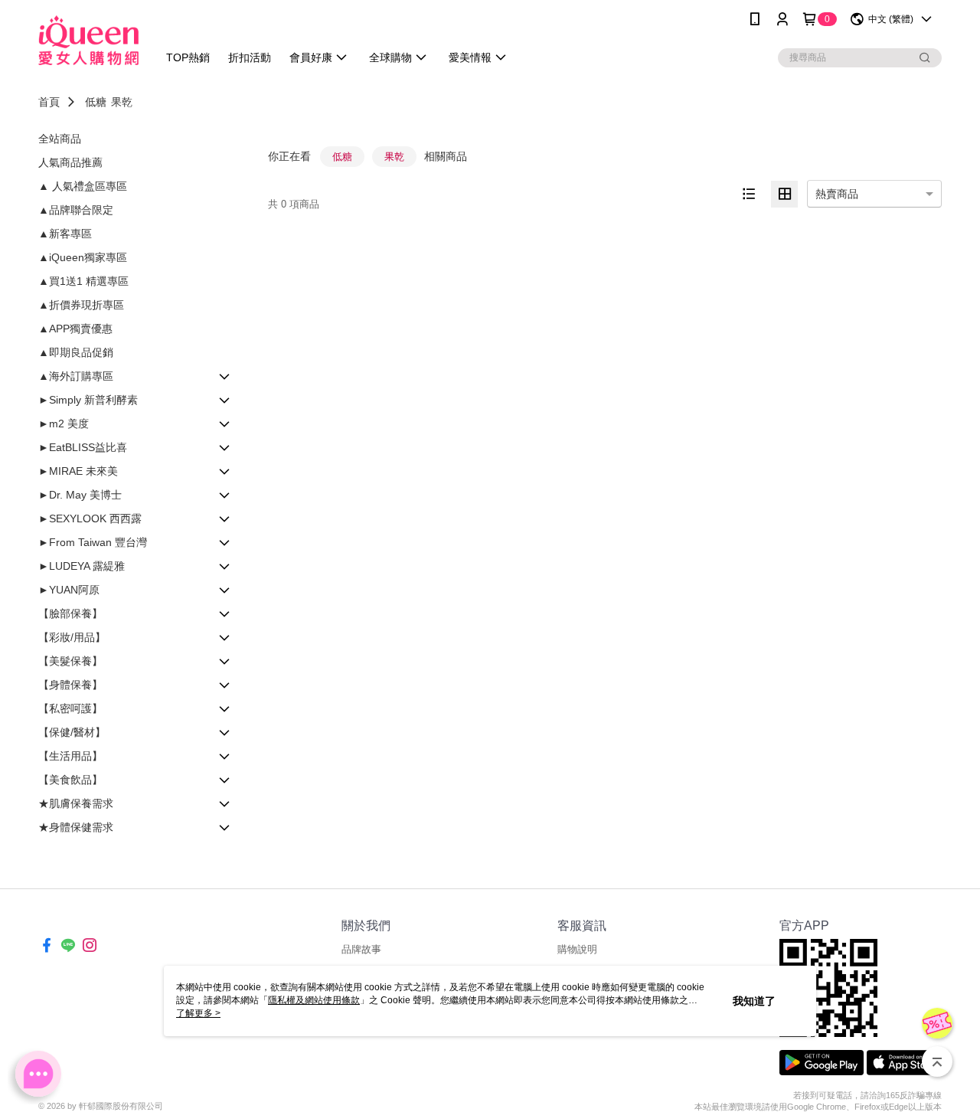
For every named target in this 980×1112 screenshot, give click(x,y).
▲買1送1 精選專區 (83, 281)
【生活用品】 (70, 756)
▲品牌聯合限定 (75, 210)
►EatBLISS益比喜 (82, 447)
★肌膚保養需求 (75, 803)
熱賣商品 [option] (836, 194)
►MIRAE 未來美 (78, 471)
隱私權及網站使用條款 (314, 1000)
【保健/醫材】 (72, 732)
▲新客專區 (65, 233)
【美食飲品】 (70, 779)
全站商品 (59, 138)
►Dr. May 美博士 (80, 495)
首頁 (49, 102)
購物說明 (577, 949)
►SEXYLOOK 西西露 (90, 518)
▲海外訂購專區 (75, 376)
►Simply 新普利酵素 (88, 400)
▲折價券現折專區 (81, 305)
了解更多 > (198, 1013)
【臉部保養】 (70, 613)
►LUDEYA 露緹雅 (81, 566)
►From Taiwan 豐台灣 (92, 542)
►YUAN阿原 (69, 590)
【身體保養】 (70, 685)
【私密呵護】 (70, 708)
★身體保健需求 (75, 827)
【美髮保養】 (70, 661)
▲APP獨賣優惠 (75, 328)
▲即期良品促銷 (75, 352)
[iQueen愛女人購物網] (88, 40)
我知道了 (754, 1001)
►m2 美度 (63, 423)
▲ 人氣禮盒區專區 (82, 186)
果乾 (121, 102)
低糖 (95, 102)
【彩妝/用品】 (72, 637)
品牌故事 (361, 949)
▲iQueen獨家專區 (82, 257)
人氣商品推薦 (70, 162)
